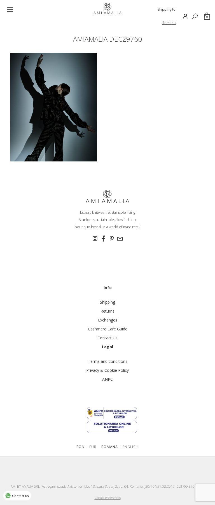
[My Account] (185, 16)
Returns (107, 311)
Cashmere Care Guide (107, 329)
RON (80, 446)
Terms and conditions (107, 361)
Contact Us (107, 337)
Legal (107, 346)
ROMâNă (109, 446)
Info (108, 287)
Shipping (107, 302)
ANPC (107, 379)
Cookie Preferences (108, 498)
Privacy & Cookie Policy (107, 370)
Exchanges (107, 320)
